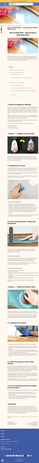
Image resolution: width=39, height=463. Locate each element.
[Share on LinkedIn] (1, 30)
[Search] (34, 4)
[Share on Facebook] (1, 27)
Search (19, 458)
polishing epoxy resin (31, 416)
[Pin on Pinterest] (1, 32)
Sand (10, 417)
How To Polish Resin (14, 416)
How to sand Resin (21, 416)
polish (26, 416)
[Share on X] (1, 29)
